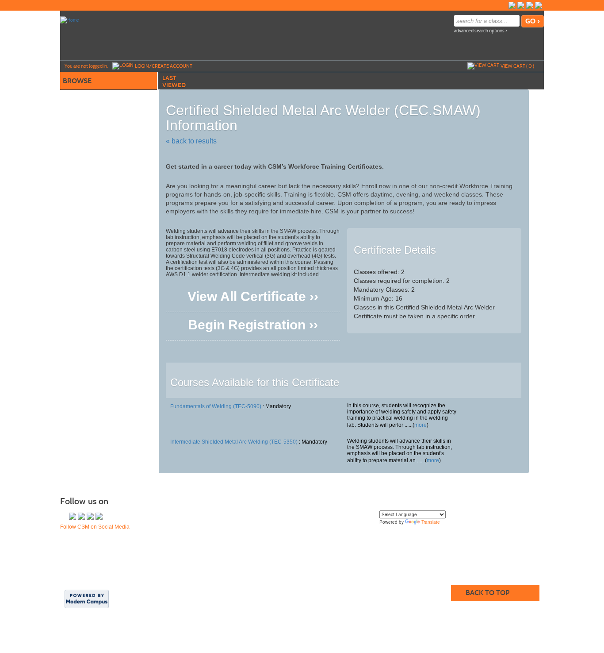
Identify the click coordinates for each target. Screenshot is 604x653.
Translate (430, 522)
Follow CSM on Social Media (95, 527)
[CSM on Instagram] (538, 5)
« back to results (191, 141)
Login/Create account (163, 66)
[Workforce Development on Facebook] (520, 5)
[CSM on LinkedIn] (529, 5)
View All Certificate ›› (252, 298)
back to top (487, 592)
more (420, 425)
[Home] (69, 19)
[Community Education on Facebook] (512, 5)
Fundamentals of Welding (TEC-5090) (215, 406)
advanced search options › (480, 31)
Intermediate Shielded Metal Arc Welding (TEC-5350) (234, 442)
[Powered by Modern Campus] (87, 598)
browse (77, 81)
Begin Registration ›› (253, 326)
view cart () (517, 66)
